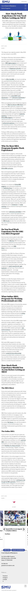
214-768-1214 (4, 563)
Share (2, 48)
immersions (14, 204)
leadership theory (8, 188)
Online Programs (5, 8)
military (23, 313)
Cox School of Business (8, 6)
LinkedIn (5, 579)
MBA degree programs (10, 63)
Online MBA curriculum (7, 168)
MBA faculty (6, 221)
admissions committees (15, 211)
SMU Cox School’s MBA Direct (15, 104)
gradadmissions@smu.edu (7, 565)
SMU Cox (11, 241)
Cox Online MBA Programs (8, 556)
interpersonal (12, 68)
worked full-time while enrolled (13, 353)
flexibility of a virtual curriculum (12, 445)
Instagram (5, 577)
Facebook (5, 576)
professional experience (8, 123)
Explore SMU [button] (24, 1)
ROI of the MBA (10, 79)
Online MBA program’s (7, 117)
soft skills (18, 68)
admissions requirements (18, 97)
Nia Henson (10, 422)
